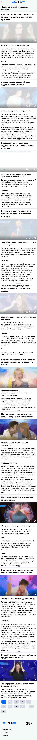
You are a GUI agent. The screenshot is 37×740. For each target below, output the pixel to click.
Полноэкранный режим (32, 41)
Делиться (35, 41)
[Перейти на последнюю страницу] (3, 711)
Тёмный (2, 2)
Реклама (5, 735)
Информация (29, 41)
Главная (9, 723)
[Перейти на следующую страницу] (31, 706)
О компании (6, 729)
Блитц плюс (18, 2)
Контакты (6, 732)
